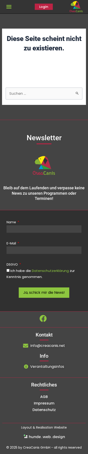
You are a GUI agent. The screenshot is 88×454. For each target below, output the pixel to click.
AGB (44, 396)
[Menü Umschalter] (9, 6)
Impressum (44, 403)
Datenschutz (44, 409)
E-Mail (12, 243)
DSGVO (13, 264)
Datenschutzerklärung (50, 270)
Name (12, 222)
